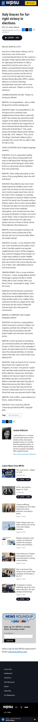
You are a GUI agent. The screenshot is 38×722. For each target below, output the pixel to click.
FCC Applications (9, 695)
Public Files (7, 691)
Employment (8, 673)
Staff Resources (9, 682)
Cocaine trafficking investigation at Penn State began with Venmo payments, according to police (25, 509)
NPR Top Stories (14, 415)
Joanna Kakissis (13, 27)
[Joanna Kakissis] (6, 433)
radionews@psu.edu (17, 651)
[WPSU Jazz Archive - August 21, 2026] (8, 490)
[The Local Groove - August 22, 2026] (8, 473)
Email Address (9, 633)
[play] (3, 719)
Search (6, 686)
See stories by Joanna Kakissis (24, 454)
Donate (31, 3)
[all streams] (35, 719)
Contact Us (7, 678)
